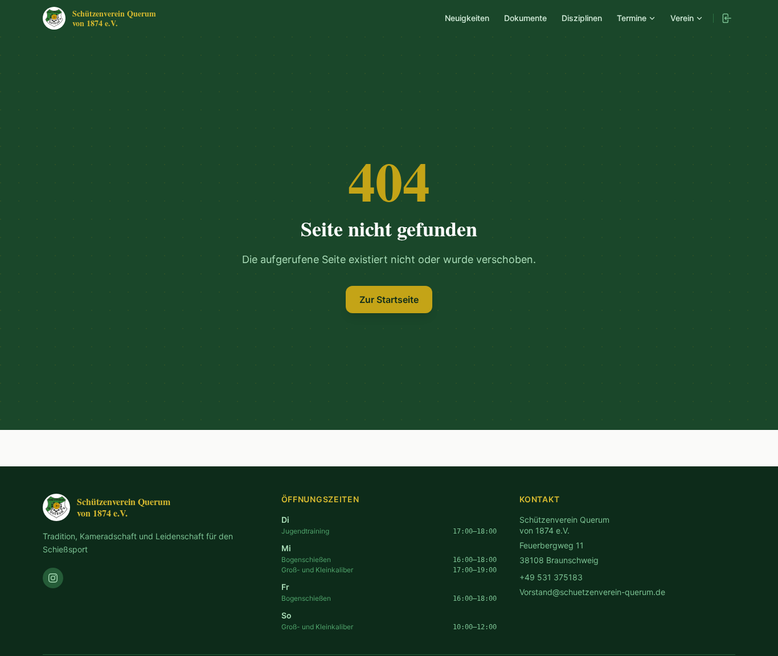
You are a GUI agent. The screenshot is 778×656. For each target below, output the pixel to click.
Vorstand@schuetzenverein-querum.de (592, 592)
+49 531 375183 (551, 577)
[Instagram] (53, 578)
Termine (631, 18)
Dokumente (525, 18)
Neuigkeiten (467, 18)
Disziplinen (582, 18)
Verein (682, 18)
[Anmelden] (726, 18)
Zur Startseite (389, 299)
